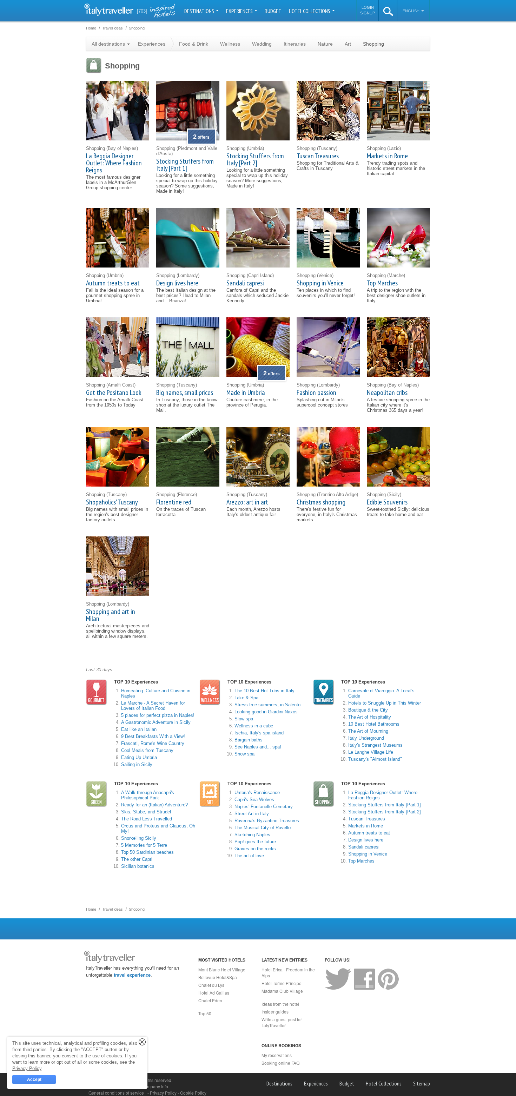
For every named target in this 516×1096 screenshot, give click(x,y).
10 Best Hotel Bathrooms (373, 724)
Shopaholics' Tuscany (112, 502)
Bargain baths (248, 739)
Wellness (230, 44)
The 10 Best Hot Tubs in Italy (264, 690)
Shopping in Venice (320, 283)
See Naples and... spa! (257, 747)
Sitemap (421, 1083)
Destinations (199, 10)
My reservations (277, 1055)
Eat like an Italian (139, 729)
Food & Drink (193, 44)
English (412, 11)
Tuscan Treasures (318, 155)
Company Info (154, 1086)
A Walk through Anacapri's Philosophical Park (147, 795)
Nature (325, 44)
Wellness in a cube (253, 725)
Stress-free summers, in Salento (267, 704)
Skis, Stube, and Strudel (146, 811)
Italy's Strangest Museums (375, 745)
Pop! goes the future (255, 841)
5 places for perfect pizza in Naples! (157, 715)
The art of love (249, 855)
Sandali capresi (245, 283)
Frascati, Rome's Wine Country (152, 743)
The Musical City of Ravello (262, 827)
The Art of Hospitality (369, 717)
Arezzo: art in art (247, 502)
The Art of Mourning (368, 731)
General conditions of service (116, 1093)
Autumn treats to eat (113, 283)
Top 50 (204, 1013)
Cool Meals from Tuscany (147, 750)
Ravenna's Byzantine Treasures (266, 820)
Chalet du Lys (211, 985)
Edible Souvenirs (387, 502)
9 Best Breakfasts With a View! (153, 736)
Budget (273, 10)
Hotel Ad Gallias (213, 993)
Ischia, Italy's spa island (259, 732)
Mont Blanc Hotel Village (221, 969)
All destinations (109, 44)
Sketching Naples (252, 834)
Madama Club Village (282, 991)
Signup (367, 13)
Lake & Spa (246, 697)
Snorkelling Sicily (138, 838)
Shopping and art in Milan (110, 615)
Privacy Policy (164, 1093)
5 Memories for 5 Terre (144, 845)
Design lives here (177, 283)
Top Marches (382, 283)
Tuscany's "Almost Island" (375, 759)
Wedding (262, 44)
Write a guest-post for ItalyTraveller (282, 1022)
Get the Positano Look (113, 392)
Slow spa (243, 718)
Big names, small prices (184, 392)
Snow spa (244, 754)
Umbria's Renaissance (257, 792)
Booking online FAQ (280, 1063)
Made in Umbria (245, 392)
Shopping (373, 44)
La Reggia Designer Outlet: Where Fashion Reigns (114, 162)
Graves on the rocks (255, 848)
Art (348, 44)
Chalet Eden (210, 1000)
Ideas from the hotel (280, 1004)
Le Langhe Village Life (370, 752)
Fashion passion (316, 392)
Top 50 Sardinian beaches (147, 852)
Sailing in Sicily (136, 764)
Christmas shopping (321, 502)
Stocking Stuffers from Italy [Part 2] (255, 159)
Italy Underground (366, 738)
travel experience (132, 974)
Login (368, 7)
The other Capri (136, 859)
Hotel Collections (310, 10)
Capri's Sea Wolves (254, 799)
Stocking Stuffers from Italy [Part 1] (185, 165)
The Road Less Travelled (146, 818)
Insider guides (275, 1012)
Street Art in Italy (251, 813)
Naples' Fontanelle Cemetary (263, 806)
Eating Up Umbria (139, 757)
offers (201, 137)
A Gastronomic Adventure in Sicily (156, 722)
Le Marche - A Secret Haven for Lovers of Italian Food (153, 705)
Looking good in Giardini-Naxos (266, 711)
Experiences (240, 10)
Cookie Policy (193, 1093)
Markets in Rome (387, 155)
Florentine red (173, 502)
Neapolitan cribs (387, 392)
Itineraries (295, 44)
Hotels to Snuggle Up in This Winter (384, 703)
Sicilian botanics (137, 866)
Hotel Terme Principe (282, 983)
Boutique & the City (368, 710)
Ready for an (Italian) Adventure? (154, 804)
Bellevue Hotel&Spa (217, 977)
